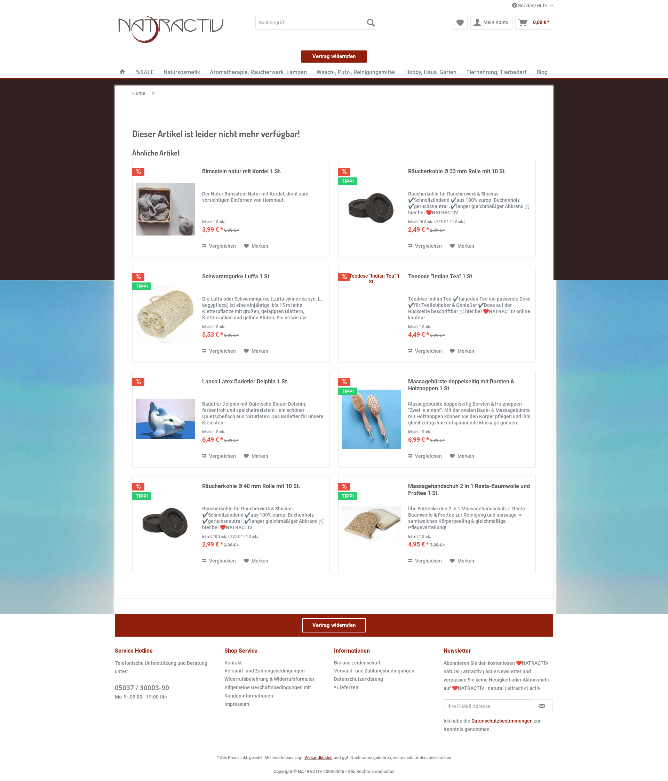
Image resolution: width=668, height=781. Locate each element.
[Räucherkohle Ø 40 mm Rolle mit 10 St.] (165, 524)
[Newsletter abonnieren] (542, 706)
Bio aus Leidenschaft (357, 663)
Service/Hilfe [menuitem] (532, 5)
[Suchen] (371, 23)
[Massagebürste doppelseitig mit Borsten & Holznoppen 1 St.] (371, 419)
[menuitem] (316, 23)
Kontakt (233, 663)
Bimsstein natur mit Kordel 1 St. (241, 171)
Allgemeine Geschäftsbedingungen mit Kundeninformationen (267, 692)
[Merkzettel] (460, 23)
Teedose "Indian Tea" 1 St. (441, 276)
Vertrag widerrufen (334, 56)
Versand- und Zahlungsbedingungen (264, 671)
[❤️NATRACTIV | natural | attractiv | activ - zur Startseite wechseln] (170, 29)
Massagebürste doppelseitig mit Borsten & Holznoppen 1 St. (461, 385)
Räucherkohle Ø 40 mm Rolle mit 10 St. (251, 486)
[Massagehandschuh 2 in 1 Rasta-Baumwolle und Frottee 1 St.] (371, 524)
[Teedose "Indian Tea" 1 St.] (371, 314)
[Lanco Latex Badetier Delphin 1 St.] (165, 419)
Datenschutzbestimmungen (502, 721)
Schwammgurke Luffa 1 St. (236, 276)
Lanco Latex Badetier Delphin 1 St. (245, 381)
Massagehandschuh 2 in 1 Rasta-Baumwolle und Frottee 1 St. (469, 489)
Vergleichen (222, 246)
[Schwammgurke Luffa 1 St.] (165, 314)
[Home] (122, 72)
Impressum (236, 704)
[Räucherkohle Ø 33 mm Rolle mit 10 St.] (371, 209)
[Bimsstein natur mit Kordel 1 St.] (165, 209)
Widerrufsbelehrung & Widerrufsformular (269, 679)
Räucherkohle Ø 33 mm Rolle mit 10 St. (457, 171)
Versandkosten (318, 757)
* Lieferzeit (346, 687)
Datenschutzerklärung (358, 679)
